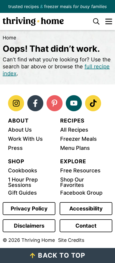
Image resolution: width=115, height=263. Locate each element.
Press (15, 148)
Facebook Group (81, 193)
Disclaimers (29, 226)
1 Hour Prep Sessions (23, 182)
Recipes (72, 120)
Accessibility (86, 208)
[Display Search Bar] (93, 21)
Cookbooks (22, 170)
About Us (20, 130)
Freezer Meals (78, 139)
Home (9, 37)
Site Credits (71, 240)
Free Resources (80, 170)
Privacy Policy (29, 208)
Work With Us (25, 139)
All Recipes (74, 130)
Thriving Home (44, 21)
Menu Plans (75, 148)
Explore (73, 161)
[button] (105, 21)
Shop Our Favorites (72, 182)
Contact (86, 226)
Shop (16, 161)
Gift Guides (22, 193)
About (18, 120)
